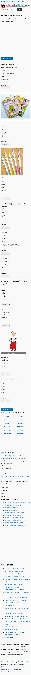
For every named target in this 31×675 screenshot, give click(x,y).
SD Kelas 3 (7, 420)
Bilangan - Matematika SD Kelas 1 (15, 576)
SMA (22, 1)
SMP (18, 1)
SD (15, 1)
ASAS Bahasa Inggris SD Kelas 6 (15, 571)
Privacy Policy (13, 664)
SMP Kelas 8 (21, 426)
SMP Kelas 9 (7, 430)
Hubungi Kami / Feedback (20, 662)
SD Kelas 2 (21, 416)
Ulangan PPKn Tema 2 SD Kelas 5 (14, 522)
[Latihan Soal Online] (15, 6)
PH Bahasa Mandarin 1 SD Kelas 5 (14, 525)
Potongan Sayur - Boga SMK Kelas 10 (15, 517)
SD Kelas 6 (21, 423)
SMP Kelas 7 (7, 426)
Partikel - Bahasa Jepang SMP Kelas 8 (15, 512)
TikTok (10, 672)
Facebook (11, 669)
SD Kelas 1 (7, 416)
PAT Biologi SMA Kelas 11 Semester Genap (17, 502)
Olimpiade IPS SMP (11, 629)
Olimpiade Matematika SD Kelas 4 (15, 619)
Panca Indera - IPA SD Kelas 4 (14, 589)
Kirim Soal (4, 664)
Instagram (18, 669)
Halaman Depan (6, 662)
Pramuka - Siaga (10, 627)
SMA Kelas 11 (7, 433)
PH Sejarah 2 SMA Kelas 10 (12, 505)
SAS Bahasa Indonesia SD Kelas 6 (15, 568)
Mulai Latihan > (7, 58)
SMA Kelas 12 (21, 433)
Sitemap (21, 664)
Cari (20, 9)
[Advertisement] (15, 39)
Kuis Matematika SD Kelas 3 (14, 574)
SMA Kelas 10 (21, 430)
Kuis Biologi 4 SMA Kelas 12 (12, 515)
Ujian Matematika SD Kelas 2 (14, 584)
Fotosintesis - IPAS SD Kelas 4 (13, 507)
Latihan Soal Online (7, 1)
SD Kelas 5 (7, 423)
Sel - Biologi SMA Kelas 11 (13, 587)
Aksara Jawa (9, 637)
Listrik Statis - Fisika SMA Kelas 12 (16, 597)
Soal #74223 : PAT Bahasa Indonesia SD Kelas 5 (16, 476)
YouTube (3, 672)
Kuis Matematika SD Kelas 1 (13, 605)
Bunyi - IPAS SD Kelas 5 (11, 510)
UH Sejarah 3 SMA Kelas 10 (12, 520)
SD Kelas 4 (21, 420)
